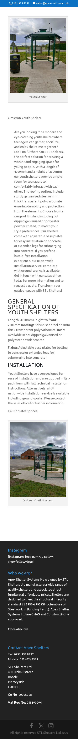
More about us (18, 629)
